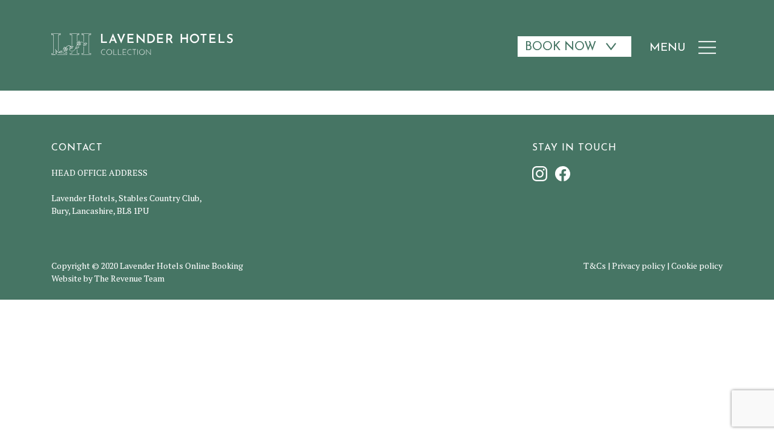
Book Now (560, 47)
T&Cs (595, 265)
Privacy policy (638, 265)
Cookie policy (697, 265)
